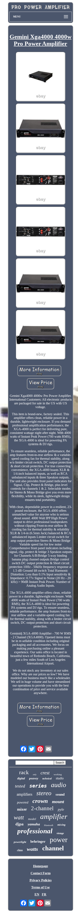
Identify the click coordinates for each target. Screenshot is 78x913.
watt (19, 817)
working (58, 774)
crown (40, 800)
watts (32, 849)
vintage (60, 833)
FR (44, 894)
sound (60, 794)
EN (37, 894)
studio (60, 778)
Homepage (40, 866)
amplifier (53, 816)
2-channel (42, 808)
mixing (61, 824)
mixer (22, 809)
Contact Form (41, 873)
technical (47, 778)
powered (22, 802)
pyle (61, 809)
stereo (43, 793)
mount (58, 801)
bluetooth (48, 825)
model (32, 819)
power (58, 839)
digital (21, 778)
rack (24, 772)
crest (45, 772)
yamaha (34, 824)
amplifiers (24, 794)
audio (58, 785)
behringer (38, 841)
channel (53, 848)
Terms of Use (40, 887)
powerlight (20, 841)
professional (34, 831)
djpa (19, 824)
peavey (33, 778)
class (20, 850)
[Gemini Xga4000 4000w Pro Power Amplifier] (41, 77)
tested (20, 786)
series (38, 786)
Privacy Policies (41, 880)
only (34, 774)
